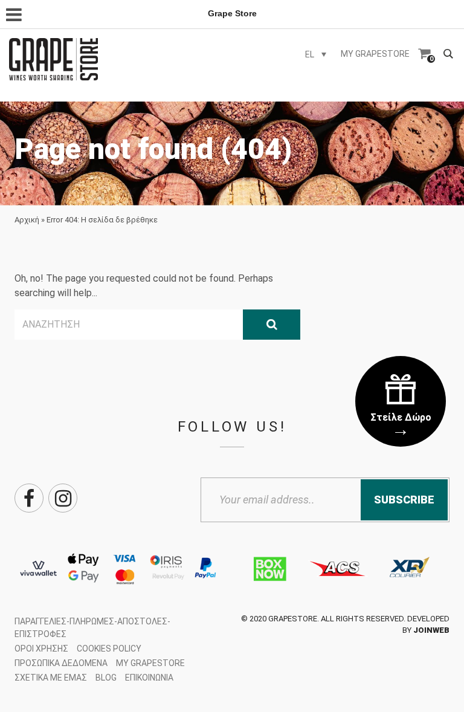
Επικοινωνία (149, 677)
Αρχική (26, 219)
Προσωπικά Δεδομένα (61, 663)
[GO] (271, 324)
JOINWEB (431, 630)
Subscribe (404, 499)
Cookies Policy (109, 648)
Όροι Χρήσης (41, 648)
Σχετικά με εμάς (50, 677)
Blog (106, 677)
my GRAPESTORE (375, 54)
